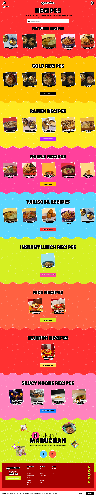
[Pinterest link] (89, 482)
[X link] (89, 478)
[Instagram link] (89, 474)
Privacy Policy (41, 493)
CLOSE (80, 493)
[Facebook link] (89, 470)
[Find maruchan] (92, 3)
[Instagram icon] (52, 454)
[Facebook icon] (43, 454)
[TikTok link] (89, 467)
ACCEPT (90, 493)
